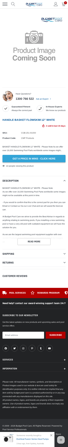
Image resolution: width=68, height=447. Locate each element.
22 (7, 166)
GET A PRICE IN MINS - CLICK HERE (34, 158)
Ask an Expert (42, 99)
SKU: (4, 133)
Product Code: (9, 138)
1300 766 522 (25, 98)
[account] (56, 4)
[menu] (4, 4)
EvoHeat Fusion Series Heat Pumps (33, 439)
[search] (13, 4)
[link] (5, 348)
